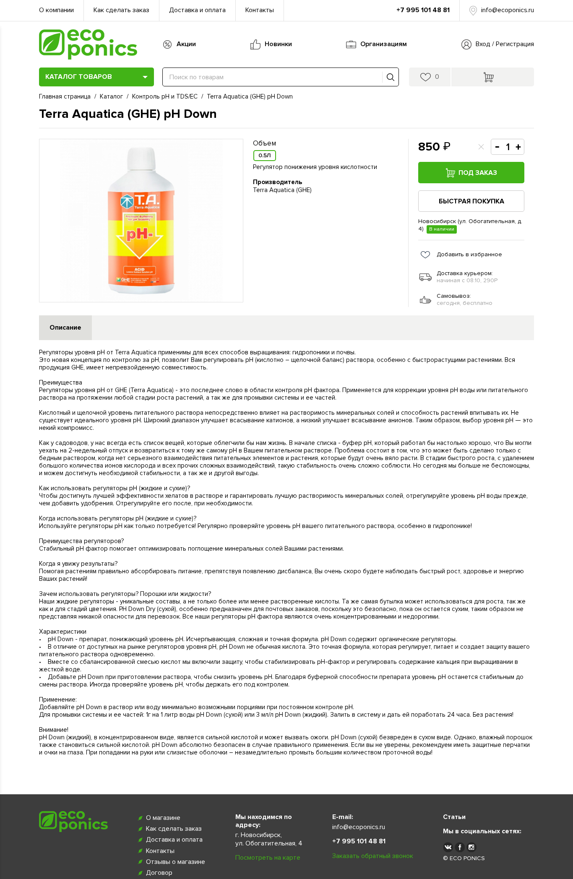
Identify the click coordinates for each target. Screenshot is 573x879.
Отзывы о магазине (175, 862)
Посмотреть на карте (267, 857)
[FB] (460, 847)
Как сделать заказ (121, 10)
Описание (65, 327)
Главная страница (65, 96)
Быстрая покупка (471, 201)
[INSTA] (471, 847)
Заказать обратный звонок (372, 856)
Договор (159, 873)
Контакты (259, 10)
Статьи (454, 817)
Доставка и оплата (197, 10)
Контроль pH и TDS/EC (165, 96)
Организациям (383, 44)
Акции (186, 44)
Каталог (111, 96)
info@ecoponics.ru (507, 10)
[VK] (448, 847)
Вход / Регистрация (505, 44)
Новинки (278, 44)
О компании (56, 10)
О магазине (163, 818)
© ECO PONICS (464, 858)
